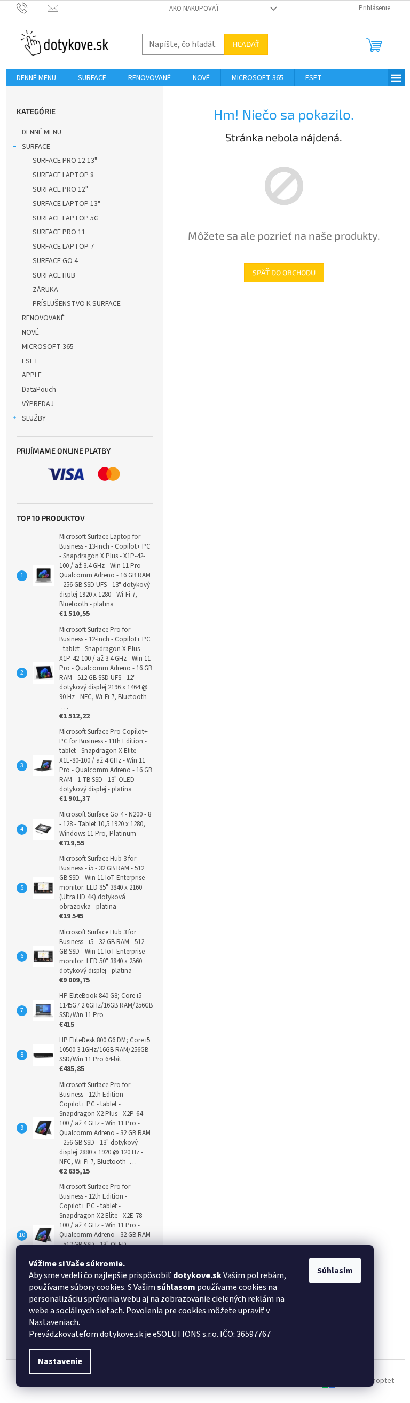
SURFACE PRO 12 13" (65, 160)
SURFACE (36, 146)
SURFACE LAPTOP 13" (66, 204)
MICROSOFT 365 (48, 347)
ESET (30, 361)
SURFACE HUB (54, 275)
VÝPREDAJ (38, 404)
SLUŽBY (34, 418)
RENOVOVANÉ (43, 318)
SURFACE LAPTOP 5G (66, 218)
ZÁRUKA (45, 289)
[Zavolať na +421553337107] (32, 8)
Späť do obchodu (284, 272)
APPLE (32, 375)
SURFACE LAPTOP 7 (63, 246)
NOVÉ (30, 332)
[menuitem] (36, 77)
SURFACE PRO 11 (59, 232)
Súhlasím (335, 1271)
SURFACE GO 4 (55, 261)
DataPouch (39, 389)
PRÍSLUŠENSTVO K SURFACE (77, 303)
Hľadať (246, 44)
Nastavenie (60, 1361)
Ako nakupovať (194, 8)
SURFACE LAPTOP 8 (63, 175)
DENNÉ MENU (41, 132)
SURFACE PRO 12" (60, 189)
